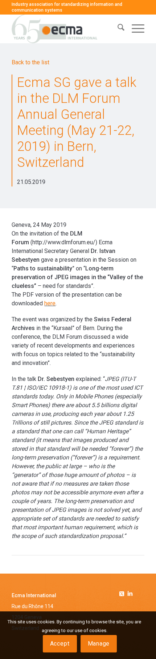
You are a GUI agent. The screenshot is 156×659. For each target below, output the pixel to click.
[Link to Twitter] (123, 592)
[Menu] (134, 28)
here (50, 303)
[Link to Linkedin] (130, 594)
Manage (99, 643)
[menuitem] (117, 28)
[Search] (117, 28)
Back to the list (30, 62)
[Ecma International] (65, 28)
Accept (60, 643)
